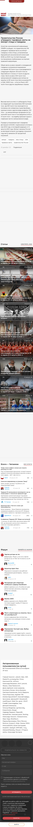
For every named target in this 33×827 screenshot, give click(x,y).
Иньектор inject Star (11, 568)
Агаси (9, 607)
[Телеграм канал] (12, 743)
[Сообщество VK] (5, 743)
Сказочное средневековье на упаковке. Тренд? (14, 481)
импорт (4, 140)
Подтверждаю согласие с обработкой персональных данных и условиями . (16, 779)
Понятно (16, 818)
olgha (9, 577)
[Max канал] (19, 743)
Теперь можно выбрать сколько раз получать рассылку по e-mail (14, 468)
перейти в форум (25, 549)
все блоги (28, 464)
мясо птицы (19, 140)
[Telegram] (27, 147)
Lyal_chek (10, 639)
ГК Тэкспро (7, 502)
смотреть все (26, 244)
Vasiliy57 (10, 593)
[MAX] (30, 147)
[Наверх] (30, 742)
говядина (11, 140)
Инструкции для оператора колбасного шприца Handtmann (15, 584)
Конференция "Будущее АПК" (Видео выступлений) (15, 519)
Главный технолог (7, 488)
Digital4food (7, 515)
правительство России (21, 143)
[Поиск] (31, 15)
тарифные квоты (7, 143)
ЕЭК (26, 140)
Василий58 (11, 563)
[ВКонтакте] (24, 147)
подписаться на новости (16, 750)
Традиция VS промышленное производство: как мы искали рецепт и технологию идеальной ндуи (15, 492)
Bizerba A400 (9, 599)
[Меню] (29, 824)
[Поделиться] (3, 824)
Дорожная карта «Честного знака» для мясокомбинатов (12, 506)
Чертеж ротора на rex (12, 554)
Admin (6, 478)
